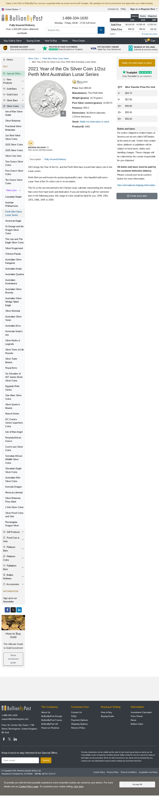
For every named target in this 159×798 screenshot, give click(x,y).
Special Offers (13, 73)
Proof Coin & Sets (11, 539)
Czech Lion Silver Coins (14, 448)
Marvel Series (12, 413)
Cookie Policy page (29, 786)
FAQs (123, 9)
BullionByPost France (51, 720)
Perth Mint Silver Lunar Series (56, 58)
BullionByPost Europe (51, 716)
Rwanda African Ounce (13, 439)
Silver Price (116, 29)
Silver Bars (12, 100)
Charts (79, 40)
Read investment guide (13, 659)
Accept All (137, 784)
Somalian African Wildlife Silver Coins (13, 459)
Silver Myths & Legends (12, 342)
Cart (151, 40)
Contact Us (76, 712)
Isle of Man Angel (14, 432)
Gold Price (116, 24)
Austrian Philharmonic (11, 204)
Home (9, 59)
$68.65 (131, 29)
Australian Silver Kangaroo (13, 261)
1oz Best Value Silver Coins (12, 137)
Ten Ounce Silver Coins (14, 182)
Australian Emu (13, 325)
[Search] (101, 30)
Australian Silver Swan (13, 318)
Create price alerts (150, 34)
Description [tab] (35, 159)
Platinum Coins (9, 558)
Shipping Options (79, 724)
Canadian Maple (13, 196)
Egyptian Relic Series (12, 388)
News (65, 40)
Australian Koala (13, 268)
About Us (45, 712)
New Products (7, 81)
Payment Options (79, 720)
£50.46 (153, 29)
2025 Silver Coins (14, 144)
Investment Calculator (141, 712)
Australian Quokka (14, 274)
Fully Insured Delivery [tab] (55, 159)
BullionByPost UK (49, 724)
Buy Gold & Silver (13, 40)
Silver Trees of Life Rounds (14, 351)
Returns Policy (78, 728)
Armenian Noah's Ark (14, 333)
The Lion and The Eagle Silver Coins (14, 241)
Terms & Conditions (128, 772)
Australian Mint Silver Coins (12, 479)
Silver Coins (33, 58)
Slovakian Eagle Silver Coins (13, 470)
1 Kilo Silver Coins (14, 507)
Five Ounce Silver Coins (14, 172)
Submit (46, 760)
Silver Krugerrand (14, 248)
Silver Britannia (12, 120)
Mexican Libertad (14, 492)
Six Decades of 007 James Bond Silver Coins (13, 377)
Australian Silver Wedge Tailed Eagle (13, 302)
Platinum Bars (9, 549)
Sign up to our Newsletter (10, 600)
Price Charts (137, 716)
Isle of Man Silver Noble (14, 113)
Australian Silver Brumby (13, 291)
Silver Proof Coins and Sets (14, 515)
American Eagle (13, 220)
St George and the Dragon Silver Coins (14, 230)
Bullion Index (137, 724)
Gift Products (13, 532)
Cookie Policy (99, 772)
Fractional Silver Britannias (13, 128)
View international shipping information (136, 185)
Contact (113, 9)
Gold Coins (12, 94)
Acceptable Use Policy (148, 772)
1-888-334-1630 (9, 715)
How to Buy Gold (13, 635)
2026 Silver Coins (14, 150)
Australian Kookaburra (11, 282)
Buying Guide (33, 40)
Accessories (12, 584)
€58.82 (142, 29)
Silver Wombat (12, 310)
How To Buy (51, 40)
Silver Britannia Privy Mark (12, 500)
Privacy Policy (112, 772)
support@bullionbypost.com (15, 719)
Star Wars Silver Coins (13, 397)
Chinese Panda (13, 253)
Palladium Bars (9, 567)
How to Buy (106, 712)
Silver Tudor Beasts (11, 360)
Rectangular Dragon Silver (12, 524)
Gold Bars (11, 88)
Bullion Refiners (8, 577)
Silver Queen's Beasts (12, 406)
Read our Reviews (50, 728)
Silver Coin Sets (13, 156)
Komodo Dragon (13, 486)
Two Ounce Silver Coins (14, 163)
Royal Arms (11, 368)
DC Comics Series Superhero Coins (14, 423)
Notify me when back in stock (94, 121)
